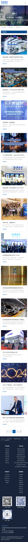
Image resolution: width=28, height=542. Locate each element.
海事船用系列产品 (21, 454)
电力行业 (21, 488)
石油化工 (21, 486)
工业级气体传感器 (21, 450)
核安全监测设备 (21, 458)
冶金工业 (21, 490)
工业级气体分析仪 (21, 452)
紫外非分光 (7, 478)
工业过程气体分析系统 (21, 464)
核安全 (21, 476)
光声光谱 (7, 474)
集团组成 (7, 452)
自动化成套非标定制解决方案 (21, 466)
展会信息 (4, 27)
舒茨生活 (18, 27)
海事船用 (21, 482)
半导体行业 (21, 484)
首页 (4, 8)
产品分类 (4, 32)
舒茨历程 (7, 454)
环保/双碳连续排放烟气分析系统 (21, 462)
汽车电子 (21, 478)
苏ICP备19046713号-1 (10, 538)
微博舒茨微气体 (17, 438)
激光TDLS (7, 480)
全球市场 (7, 456)
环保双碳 (21, 492)
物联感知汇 (7, 440)
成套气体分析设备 (21, 449)
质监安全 (21, 480)
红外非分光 (7, 476)
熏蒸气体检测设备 (21, 460)
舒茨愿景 (7, 450)
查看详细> (5, 63)
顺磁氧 (7, 482)
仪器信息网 (9, 438)
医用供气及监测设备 (21, 456)
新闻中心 (11, 27)
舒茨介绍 (7, 449)
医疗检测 (21, 474)
